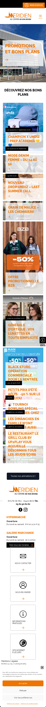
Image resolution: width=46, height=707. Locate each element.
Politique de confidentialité (29, 703)
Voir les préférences (23, 698)
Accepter (23, 683)
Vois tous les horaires (19, 545)
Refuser (23, 690)
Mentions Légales (9, 661)
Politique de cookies (13, 703)
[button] (42, 667)
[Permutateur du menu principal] (40, 16)
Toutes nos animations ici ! (23, 476)
